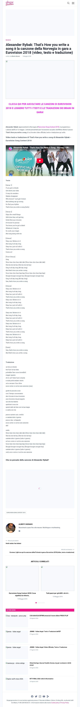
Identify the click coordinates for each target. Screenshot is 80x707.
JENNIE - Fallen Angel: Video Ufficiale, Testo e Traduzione (48, 647)
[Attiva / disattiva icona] (68, 3)
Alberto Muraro (15, 56)
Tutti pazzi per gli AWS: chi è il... (57, 593)
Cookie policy (55, 702)
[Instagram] (40, 696)
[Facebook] (32, 696)
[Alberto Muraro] (11, 528)
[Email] (19, 531)
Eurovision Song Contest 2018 (16, 512)
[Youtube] (44, 696)
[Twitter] (36, 696)
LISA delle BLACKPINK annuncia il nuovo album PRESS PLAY (49, 615)
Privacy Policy (64, 702)
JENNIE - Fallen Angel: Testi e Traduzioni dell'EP (45, 631)
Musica (8, 40)
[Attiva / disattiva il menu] (73, 3)
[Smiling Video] (48, 696)
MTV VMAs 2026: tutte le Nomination (41, 679)
